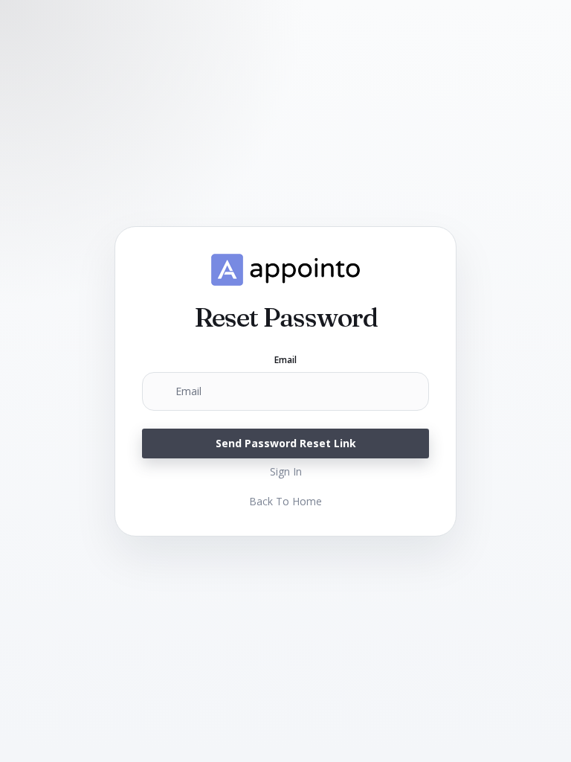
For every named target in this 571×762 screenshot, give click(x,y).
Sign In (286, 471)
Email (285, 360)
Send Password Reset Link (286, 443)
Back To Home (285, 501)
